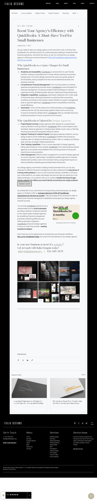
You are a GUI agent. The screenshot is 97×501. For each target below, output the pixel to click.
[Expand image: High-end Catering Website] (77, 284)
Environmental (54, 456)
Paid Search (53, 448)
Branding (66, 13)
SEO (51, 446)
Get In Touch (9, 432)
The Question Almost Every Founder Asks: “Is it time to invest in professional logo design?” (67, 403)
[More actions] (78, 26)
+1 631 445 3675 (8, 437)
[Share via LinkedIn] (27, 360)
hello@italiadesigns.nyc (10, 439)
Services (28, 439)
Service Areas (80, 432)
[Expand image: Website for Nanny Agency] (35, 263)
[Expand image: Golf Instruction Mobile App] (56, 263)
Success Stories (31, 441)
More (74, 13)
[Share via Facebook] (18, 360)
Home (28, 437)
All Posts (14, 13)
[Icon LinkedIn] (82, 423)
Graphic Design (54, 450)
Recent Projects (54, 13)
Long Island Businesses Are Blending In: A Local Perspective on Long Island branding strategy (28, 403)
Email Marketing (54, 443)
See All (83, 374)
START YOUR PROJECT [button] (9, 443)
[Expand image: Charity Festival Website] (35, 284)
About (28, 443)
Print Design (53, 452)
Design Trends (40, 13)
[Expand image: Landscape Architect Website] (56, 284)
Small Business (21, 354)
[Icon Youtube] (86, 423)
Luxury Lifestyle (26, 13)
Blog (27, 445)
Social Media (53, 445)
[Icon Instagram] (75, 423)
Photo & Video (54, 454)
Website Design (54, 437)
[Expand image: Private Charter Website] (77, 263)
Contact (28, 448)
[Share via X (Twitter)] (23, 360)
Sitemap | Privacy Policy (9, 469)
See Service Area (78, 448)
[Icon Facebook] (79, 423)
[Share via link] (32, 360)
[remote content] (49, 334)
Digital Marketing (55, 441)
